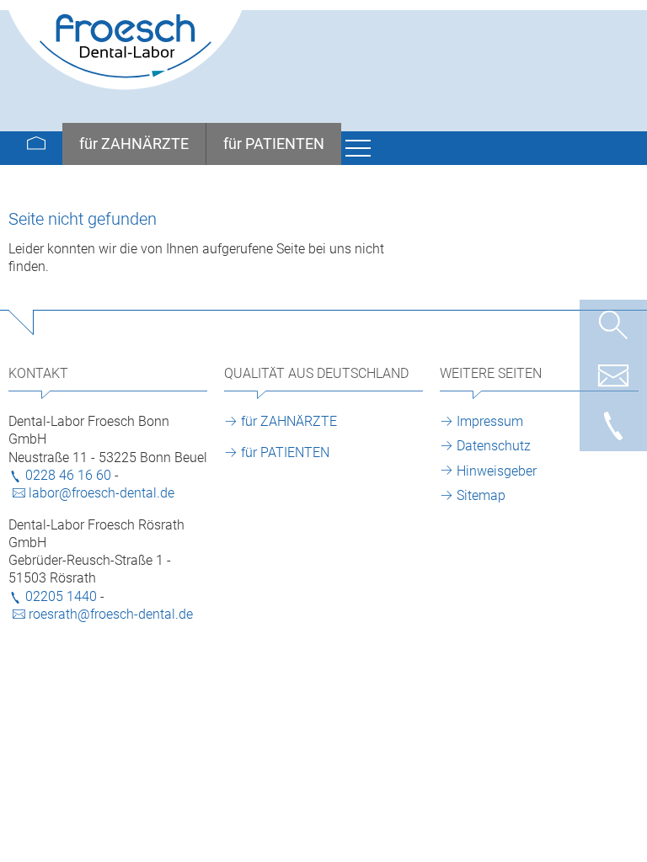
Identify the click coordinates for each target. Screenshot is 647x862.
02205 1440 (61, 596)
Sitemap (481, 495)
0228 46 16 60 (68, 475)
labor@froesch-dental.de (101, 493)
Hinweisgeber (497, 471)
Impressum (490, 421)
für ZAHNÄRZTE (289, 421)
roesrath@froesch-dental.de (111, 614)
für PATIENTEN (285, 452)
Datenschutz (494, 446)
